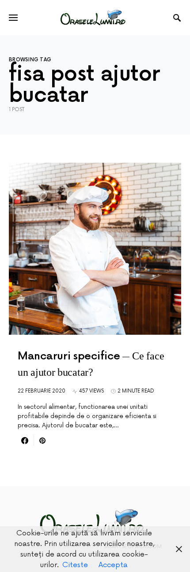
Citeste (75, 565)
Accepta (113, 565)
